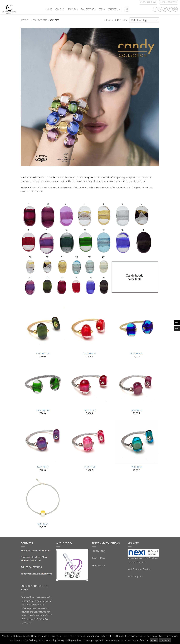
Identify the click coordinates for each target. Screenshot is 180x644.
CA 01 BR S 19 (43, 410)
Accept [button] (153, 640)
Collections (87, 9)
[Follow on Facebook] (155, 9)
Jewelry (71, 9)
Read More (165, 640)
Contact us (114, 9)
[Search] (127, 9)
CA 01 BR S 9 (136, 467)
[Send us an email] (165, 9)
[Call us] (170, 9)
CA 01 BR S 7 (43, 467)
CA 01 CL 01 (42, 524)
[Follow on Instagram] (160, 9)
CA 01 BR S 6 (136, 410)
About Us (59, 9)
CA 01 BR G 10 (42, 353)
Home (49, 9)
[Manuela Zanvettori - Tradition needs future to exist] (22, 9)
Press (101, 9)
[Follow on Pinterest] (175, 9)
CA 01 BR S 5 (89, 410)
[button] (148, 2)
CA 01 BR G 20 (136, 353)
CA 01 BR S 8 (89, 467)
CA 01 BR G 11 (89, 353)
